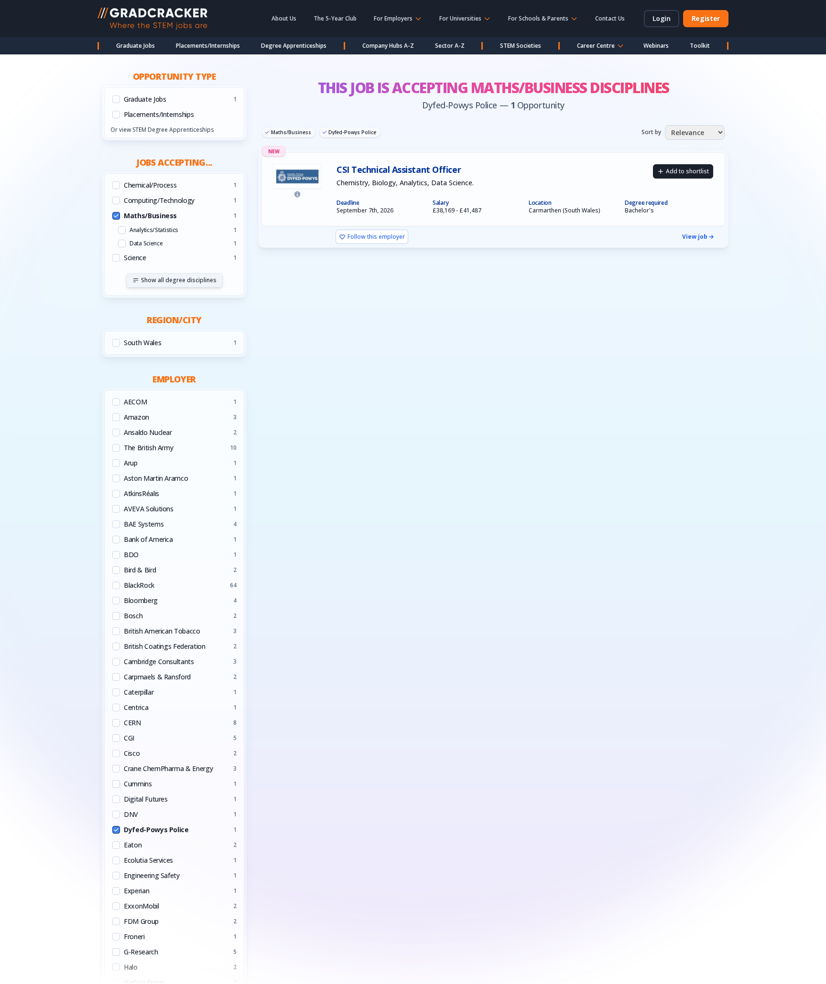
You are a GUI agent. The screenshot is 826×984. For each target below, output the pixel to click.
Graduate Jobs (135, 46)
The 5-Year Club (335, 18)
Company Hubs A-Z (388, 46)
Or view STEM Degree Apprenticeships (162, 130)
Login (661, 18)
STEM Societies (520, 46)
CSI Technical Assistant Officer (399, 169)
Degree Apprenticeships (293, 46)
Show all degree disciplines (179, 280)
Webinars (656, 46)
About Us (284, 18)
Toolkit (700, 46)
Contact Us (610, 18)
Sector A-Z (450, 46)
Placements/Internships (208, 46)
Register (706, 18)
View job (694, 237)
